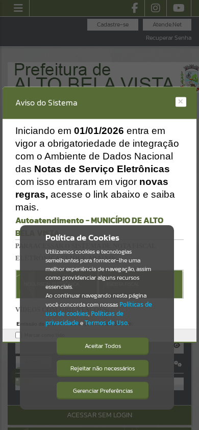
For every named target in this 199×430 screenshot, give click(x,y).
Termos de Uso (106, 322)
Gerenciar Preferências (103, 390)
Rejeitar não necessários (102, 368)
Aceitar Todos (103, 346)
